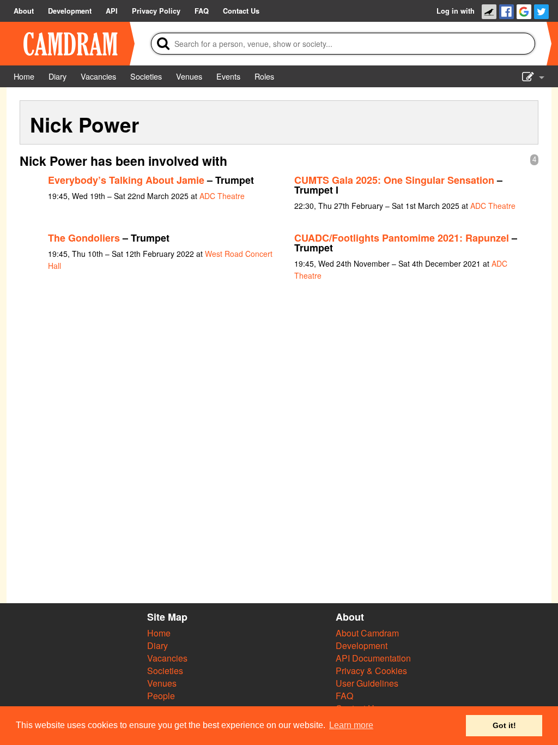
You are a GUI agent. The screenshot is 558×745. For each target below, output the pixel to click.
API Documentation (373, 658)
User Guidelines (367, 683)
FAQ (344, 695)
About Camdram (367, 633)
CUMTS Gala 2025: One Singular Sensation (394, 180)
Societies (165, 670)
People (161, 695)
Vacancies (167, 658)
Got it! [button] (504, 725)
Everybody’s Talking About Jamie (126, 180)
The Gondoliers (84, 238)
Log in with (455, 11)
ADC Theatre (222, 195)
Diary (157, 645)
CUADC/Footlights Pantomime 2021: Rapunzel (401, 238)
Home (159, 633)
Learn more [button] (351, 725)
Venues (162, 683)
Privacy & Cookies (371, 670)
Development (361, 645)
